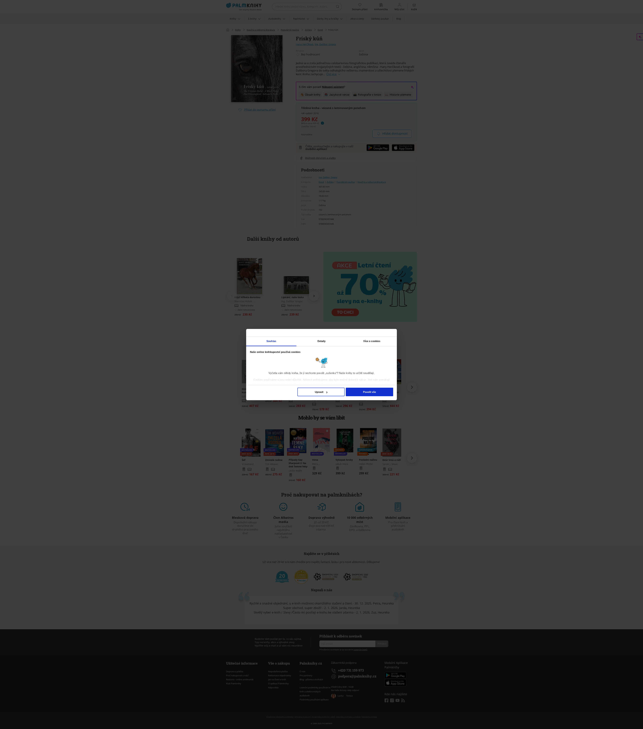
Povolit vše (369, 392)
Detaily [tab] (321, 341)
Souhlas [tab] (271, 341)
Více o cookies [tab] (371, 341)
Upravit (319, 392)
